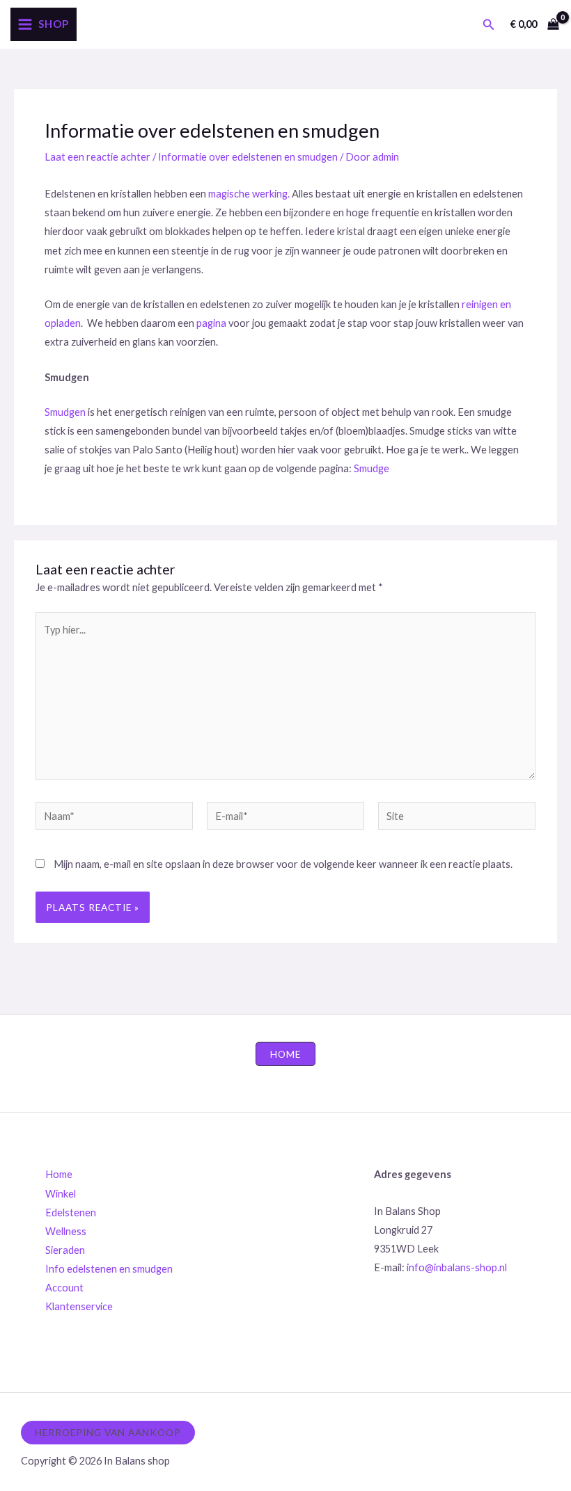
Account (64, 1287)
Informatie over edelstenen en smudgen (248, 157)
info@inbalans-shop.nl (457, 1267)
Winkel (60, 1194)
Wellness (65, 1231)
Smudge (371, 468)
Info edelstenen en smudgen (109, 1269)
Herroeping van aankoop (108, 1432)
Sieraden (65, 1250)
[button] (489, 24)
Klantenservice (79, 1306)
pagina (212, 323)
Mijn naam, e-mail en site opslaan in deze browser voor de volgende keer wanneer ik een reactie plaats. (283, 864)
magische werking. (249, 194)
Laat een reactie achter (97, 157)
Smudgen (65, 412)
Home (58, 1174)
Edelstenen (70, 1212)
